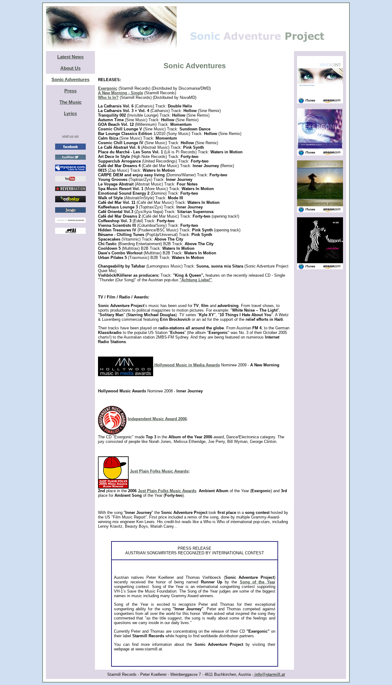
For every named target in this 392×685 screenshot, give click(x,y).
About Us (70, 68)
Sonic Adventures (70, 79)
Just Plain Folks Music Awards (159, 471)
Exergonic (107, 88)
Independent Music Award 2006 (157, 419)
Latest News (70, 56)
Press (70, 90)
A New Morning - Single (120, 93)
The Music (70, 102)
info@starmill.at (269, 674)
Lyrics (70, 113)
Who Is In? (108, 97)
